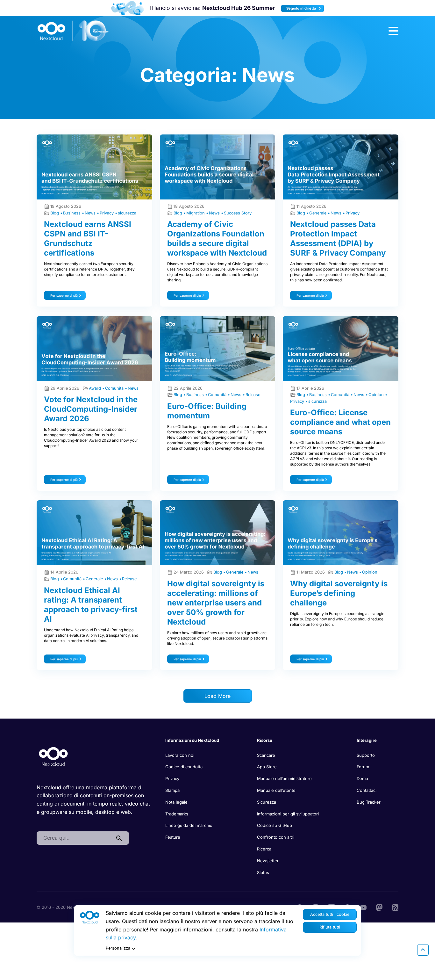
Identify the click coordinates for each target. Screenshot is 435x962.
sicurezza (127, 213)
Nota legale (176, 802)
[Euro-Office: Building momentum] (217, 348)
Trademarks (176, 813)
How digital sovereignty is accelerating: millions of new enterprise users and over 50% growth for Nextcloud (215, 602)
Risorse (264, 740)
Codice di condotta (184, 766)
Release (253, 394)
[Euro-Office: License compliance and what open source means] (340, 348)
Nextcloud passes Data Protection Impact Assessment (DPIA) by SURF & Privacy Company (338, 238)
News (91, 213)
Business (72, 213)
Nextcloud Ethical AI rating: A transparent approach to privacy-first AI (91, 605)
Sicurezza (266, 802)
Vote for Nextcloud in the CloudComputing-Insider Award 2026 (91, 409)
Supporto (366, 755)
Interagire (367, 740)
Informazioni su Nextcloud (192, 740)
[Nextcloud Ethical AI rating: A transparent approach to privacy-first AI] (94, 532)
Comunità (115, 388)
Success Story (238, 213)
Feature (172, 837)
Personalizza (118, 948)
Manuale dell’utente (276, 790)
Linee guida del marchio (188, 825)
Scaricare (266, 755)
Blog (55, 213)
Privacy (107, 213)
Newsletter (268, 860)
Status (263, 872)
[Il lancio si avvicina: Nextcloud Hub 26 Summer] (127, 8)
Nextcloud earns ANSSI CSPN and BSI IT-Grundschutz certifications (87, 238)
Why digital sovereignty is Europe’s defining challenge (339, 593)
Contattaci (366, 790)
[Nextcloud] (73, 31)
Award (95, 388)
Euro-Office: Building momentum (206, 410)
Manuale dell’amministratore (284, 778)
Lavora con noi (179, 755)
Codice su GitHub (274, 825)
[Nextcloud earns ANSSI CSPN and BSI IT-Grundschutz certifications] (94, 166)
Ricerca (264, 848)
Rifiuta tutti (329, 927)
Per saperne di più (64, 295)
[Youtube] (363, 907)
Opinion (376, 394)
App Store (267, 766)
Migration (196, 213)
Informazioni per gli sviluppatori (288, 813)
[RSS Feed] (395, 907)
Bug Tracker (369, 802)
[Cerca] (119, 838)
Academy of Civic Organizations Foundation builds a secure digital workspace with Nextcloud (217, 238)
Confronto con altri (275, 837)
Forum (363, 766)
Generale (318, 213)
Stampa (172, 790)
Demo (362, 778)
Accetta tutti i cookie (329, 914)
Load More (217, 696)
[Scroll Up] (423, 950)
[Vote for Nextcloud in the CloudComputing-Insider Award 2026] (94, 348)
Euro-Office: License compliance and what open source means (340, 422)
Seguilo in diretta (301, 8)
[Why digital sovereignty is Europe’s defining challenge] (340, 532)
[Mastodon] (379, 907)
